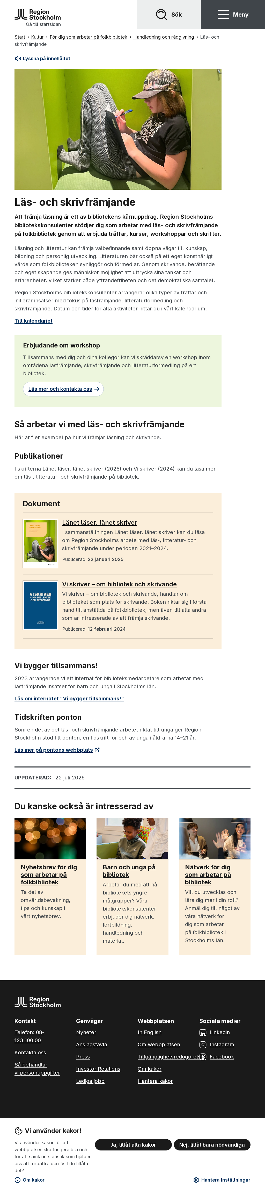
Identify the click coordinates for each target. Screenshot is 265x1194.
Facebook (222, 1057)
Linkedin (220, 1032)
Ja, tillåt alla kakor (133, 1145)
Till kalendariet (33, 321)
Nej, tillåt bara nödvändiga (212, 1145)
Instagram (222, 1044)
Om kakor (34, 1180)
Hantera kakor (155, 1081)
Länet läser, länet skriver (99, 522)
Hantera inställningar (225, 1180)
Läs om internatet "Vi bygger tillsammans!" (69, 698)
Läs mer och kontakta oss (60, 389)
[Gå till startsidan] (37, 14)
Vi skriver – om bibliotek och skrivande (119, 584)
